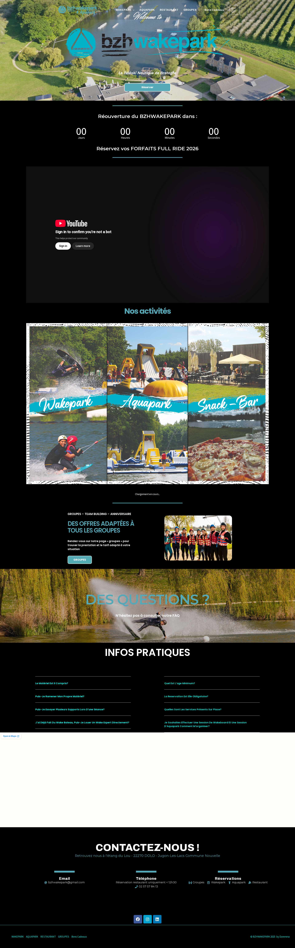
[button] (83, 685)
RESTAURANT (48, 936)
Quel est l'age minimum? (179, 683)
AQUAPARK (32, 936)
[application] (132, 10)
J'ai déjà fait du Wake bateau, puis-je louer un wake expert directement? (82, 722)
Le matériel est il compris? (51, 683)
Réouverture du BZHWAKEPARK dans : (147, 116)
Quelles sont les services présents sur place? (192, 709)
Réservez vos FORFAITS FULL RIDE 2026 (147, 148)
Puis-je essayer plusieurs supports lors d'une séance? (69, 709)
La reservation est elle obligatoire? (186, 696)
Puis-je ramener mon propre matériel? (59, 696)
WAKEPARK (18, 936)
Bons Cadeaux (79, 936)
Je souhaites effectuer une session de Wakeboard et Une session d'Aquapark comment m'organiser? (205, 724)
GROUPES (63, 936)
